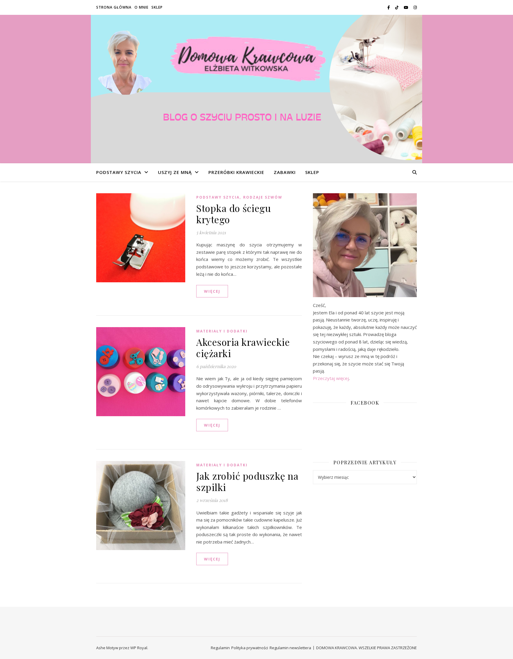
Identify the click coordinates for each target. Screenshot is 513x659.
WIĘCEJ (212, 291)
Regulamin (220, 647)
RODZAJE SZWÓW (262, 197)
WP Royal (138, 647)
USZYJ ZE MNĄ (175, 172)
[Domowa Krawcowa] (256, 89)
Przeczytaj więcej (331, 378)
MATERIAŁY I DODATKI (222, 331)
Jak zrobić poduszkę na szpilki (247, 481)
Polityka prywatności (249, 647)
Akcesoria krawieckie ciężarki (243, 347)
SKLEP (157, 7)
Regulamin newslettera (290, 647)
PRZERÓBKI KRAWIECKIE (236, 172)
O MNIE (141, 7)
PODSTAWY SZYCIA (118, 172)
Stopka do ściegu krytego (233, 214)
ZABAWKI (285, 172)
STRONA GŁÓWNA (114, 7)
